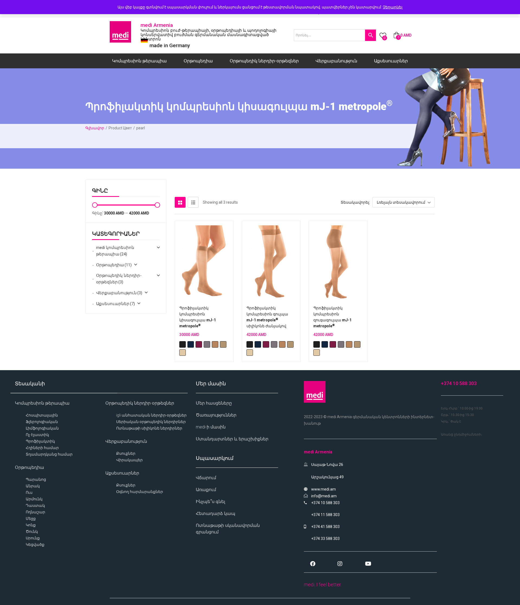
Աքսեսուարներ (391, 60)
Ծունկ (32, 531)
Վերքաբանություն (336, 60)
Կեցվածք (35, 544)
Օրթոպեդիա (198, 60)
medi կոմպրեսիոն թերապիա (115, 251)
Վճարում (206, 477)
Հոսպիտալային (42, 415)
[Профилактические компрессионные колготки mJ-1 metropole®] (338, 262)
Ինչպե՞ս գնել (210, 501)
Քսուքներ (125, 453)
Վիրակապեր (129, 460)
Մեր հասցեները (214, 403)
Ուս (29, 492)
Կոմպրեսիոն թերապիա (139, 60)
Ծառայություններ (216, 415)
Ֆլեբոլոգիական (42, 422)
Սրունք (33, 538)
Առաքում (206, 489)
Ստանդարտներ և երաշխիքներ (232, 438)
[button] (402, 35)
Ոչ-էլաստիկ (37, 435)
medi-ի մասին (211, 427)
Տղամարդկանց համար (49, 454)
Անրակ (33, 486)
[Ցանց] (180, 202)
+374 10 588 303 (459, 383)
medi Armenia (157, 25)
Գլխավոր (94, 128)
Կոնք (31, 525)
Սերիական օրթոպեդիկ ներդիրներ (151, 422)
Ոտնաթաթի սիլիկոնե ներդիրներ (149, 428)
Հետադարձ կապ (215, 513)
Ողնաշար (35, 512)
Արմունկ (34, 499)
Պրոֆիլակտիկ (40, 441)
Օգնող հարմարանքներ (139, 491)
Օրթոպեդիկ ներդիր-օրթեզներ (264, 60)
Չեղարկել (392, 7)
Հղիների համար (42, 448)
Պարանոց (36, 479)
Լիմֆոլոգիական (42, 428)
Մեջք (31, 518)
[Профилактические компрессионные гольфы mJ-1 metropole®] (204, 262)
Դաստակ (35, 505)
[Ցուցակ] (193, 202)
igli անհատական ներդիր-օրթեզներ (151, 415)
